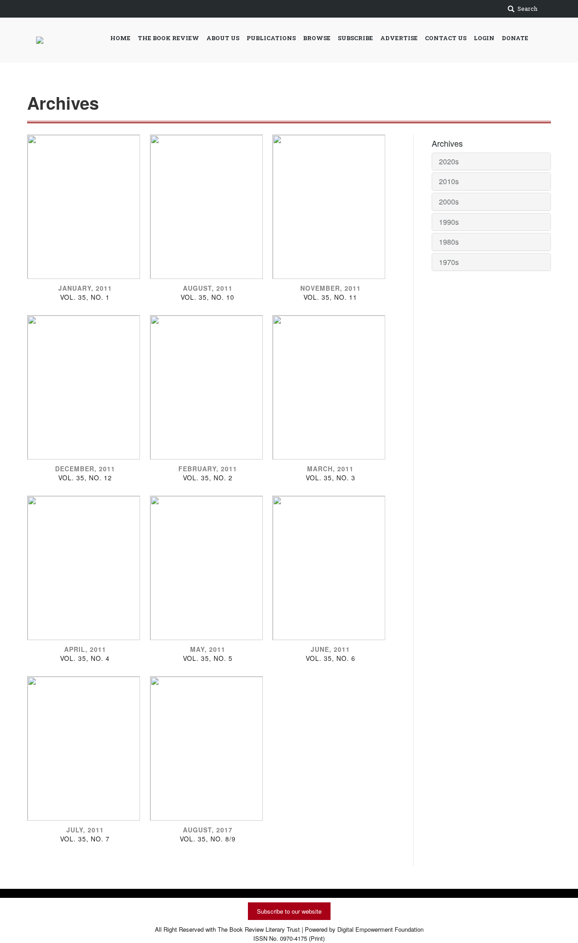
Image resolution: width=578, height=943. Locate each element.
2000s (449, 201)
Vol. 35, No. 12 (85, 477)
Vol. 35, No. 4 (85, 658)
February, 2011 (207, 468)
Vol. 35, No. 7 (85, 838)
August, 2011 (208, 288)
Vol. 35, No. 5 (208, 658)
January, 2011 (85, 288)
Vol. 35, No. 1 (85, 297)
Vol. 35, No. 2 (208, 477)
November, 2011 (330, 288)
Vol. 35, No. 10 (207, 297)
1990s (449, 222)
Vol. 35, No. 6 (330, 658)
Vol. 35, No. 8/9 (208, 838)
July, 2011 (85, 829)
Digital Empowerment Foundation (380, 929)
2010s (449, 181)
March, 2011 (330, 468)
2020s (449, 161)
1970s (449, 262)
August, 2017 (208, 829)
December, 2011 (85, 468)
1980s (449, 242)
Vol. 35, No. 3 (330, 477)
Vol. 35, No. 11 (330, 297)
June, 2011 (330, 649)
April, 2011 (85, 649)
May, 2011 (207, 649)
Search (527, 9)
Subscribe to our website (289, 911)
